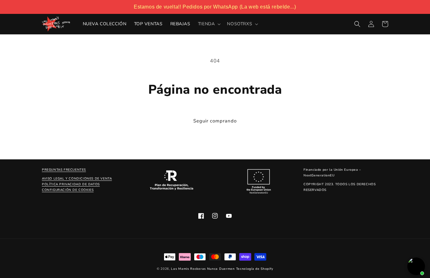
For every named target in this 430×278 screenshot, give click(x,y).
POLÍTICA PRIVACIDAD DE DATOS (71, 184)
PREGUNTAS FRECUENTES (64, 170)
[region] (215, 7)
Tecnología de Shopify (255, 269)
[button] (208, 24)
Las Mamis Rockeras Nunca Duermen (203, 269)
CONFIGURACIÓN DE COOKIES (67, 190)
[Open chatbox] (416, 266)
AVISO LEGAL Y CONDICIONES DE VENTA (77, 178)
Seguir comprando (215, 121)
